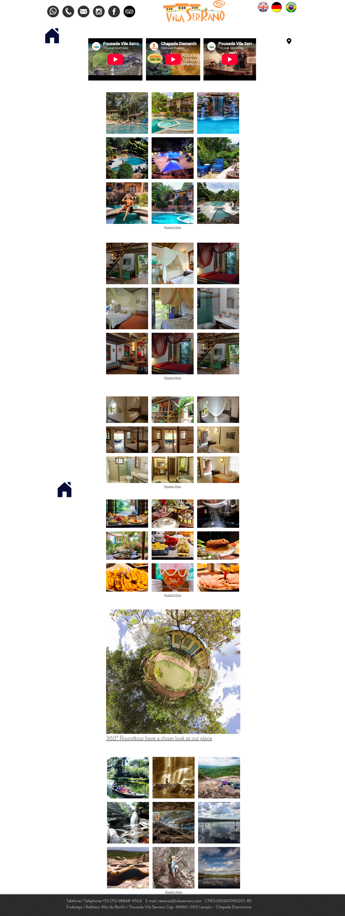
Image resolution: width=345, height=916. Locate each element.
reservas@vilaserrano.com (180, 901)
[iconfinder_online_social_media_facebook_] (114, 11)
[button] (127, 113)
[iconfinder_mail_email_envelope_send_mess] (83, 11)
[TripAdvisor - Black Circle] (129, 11)
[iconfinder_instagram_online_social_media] (99, 11)
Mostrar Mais (172, 227)
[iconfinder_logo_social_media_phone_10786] (68, 11)
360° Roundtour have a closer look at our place (159, 738)
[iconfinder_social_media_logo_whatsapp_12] (53, 11)
